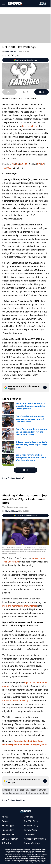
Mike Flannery (11, 51)
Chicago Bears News (17, 800)
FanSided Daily (31, 825)
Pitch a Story (8, 830)
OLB (9, 168)
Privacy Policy (30, 830)
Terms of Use (8, 834)
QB (13, 164)
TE (26, 164)
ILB (4, 168)
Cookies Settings (32, 843)
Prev (9, 92)
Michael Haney (11, 511)
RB (17, 164)
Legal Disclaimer (10, 839)
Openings (28, 816)
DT (38, 164)
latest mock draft (30, 126)
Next (41, 92)
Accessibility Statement (35, 839)
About (5, 816)
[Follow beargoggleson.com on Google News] (45, 387)
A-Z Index (6, 843)
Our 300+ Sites (31, 821)
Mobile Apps (8, 825)
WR (21, 164)
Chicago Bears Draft (16, 478)
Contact (5, 821)
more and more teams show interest (19, 606)
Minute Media (13, 849)
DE (42, 164)
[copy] (17, 55)
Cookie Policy (30, 834)
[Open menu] (3, 3)
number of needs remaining (15, 700)
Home (4, 478)
